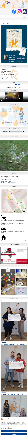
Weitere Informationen (11, 436)
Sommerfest (4, 268)
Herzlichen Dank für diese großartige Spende (13, 344)
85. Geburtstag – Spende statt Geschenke (12, 394)
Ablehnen (14, 434)
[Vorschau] (14, 44)
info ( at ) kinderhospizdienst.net (11, 182)
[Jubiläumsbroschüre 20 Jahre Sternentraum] (14, 116)
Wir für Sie (7, 19)
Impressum (19, 436)
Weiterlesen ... (4, 296)
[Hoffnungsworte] (14, 155)
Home (2, 19)
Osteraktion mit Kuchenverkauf (9, 301)
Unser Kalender (7, 23)
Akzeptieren (14, 431)
